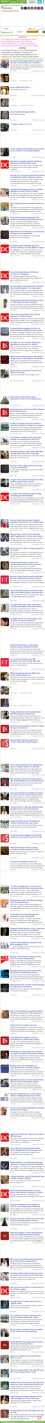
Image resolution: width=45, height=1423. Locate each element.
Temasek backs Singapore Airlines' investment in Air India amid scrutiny (24, 1038)
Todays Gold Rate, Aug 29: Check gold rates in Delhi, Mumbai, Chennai (27, 1177)
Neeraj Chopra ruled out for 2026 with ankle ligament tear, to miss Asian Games (26, 535)
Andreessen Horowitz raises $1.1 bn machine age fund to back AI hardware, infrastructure (25, 563)
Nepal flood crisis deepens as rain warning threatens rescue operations (27, 232)
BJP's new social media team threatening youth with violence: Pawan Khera (26, 1260)
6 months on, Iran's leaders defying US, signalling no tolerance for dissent (25, 343)
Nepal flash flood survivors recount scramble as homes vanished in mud (24, 848)
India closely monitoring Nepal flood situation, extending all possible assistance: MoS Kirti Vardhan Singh (27, 218)
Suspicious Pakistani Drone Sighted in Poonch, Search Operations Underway (25, 1205)
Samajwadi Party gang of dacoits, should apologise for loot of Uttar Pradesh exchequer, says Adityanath (26, 190)
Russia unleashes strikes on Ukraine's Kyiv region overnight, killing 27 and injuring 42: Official (27, 591)
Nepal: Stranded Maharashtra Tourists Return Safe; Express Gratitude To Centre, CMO (26, 1191)
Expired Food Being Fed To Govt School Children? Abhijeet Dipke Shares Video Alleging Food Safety (25, 1095)
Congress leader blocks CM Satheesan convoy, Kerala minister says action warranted (25, 822)
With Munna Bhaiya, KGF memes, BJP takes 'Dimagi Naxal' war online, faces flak (26, 452)
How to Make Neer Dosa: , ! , (21, 87)
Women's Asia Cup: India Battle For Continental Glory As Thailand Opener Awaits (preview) (25, 1066)
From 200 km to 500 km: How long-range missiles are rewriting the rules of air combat (25, 438)
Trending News (22, 2)
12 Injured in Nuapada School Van (23, 861)
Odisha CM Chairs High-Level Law (23, 1025)
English (13, 2)
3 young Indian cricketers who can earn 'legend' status (25, 1302)
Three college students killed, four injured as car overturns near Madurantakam (27, 150)
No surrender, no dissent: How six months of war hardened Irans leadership (26, 1330)
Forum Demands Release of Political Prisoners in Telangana (24, 273)
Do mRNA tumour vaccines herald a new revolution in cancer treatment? (26, 619)
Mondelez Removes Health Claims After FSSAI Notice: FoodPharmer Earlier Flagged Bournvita (25, 971)
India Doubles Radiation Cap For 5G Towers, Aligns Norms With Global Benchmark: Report (24, 741)
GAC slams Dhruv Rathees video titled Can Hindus (19, 39)
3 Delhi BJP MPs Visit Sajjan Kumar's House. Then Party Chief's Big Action (26, 1343)
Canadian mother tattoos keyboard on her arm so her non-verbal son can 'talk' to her (26, 1274)
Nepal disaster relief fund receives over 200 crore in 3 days (26, 371)
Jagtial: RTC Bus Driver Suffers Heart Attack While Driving (27, 1135)
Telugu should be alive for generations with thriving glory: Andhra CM (25, 713)
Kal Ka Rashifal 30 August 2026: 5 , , (23, 112)
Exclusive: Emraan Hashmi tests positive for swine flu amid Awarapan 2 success (27, 1219)
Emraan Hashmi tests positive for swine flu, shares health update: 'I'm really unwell (27, 287)
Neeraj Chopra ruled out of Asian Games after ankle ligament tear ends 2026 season (27, 780)
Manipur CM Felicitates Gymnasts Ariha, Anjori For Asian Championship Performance (26, 957)
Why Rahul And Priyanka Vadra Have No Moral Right (20, 46)
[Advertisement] (22, 19)
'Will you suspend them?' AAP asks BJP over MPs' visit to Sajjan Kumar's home (26, 1371)
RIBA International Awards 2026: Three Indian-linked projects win (25, 674)
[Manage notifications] (39, 1418)
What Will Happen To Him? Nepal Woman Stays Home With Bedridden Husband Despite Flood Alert (26, 1234)
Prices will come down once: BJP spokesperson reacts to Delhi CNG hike (25, 660)
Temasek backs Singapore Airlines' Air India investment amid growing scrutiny (26, 329)
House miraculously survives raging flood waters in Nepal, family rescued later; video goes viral (26, 766)
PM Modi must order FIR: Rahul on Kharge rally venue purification (26, 901)
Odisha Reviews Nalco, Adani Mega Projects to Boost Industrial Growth (24, 646)
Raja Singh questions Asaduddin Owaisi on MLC (27, 204)
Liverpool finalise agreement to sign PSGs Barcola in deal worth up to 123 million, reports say (26, 62)
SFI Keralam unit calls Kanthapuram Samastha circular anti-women (24, 915)
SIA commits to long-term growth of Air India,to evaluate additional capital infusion (25, 1316)
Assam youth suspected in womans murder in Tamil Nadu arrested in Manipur (27, 301)
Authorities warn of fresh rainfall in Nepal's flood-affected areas (27, 410)
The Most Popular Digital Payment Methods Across (19, 55)
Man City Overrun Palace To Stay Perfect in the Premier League (27, 1288)
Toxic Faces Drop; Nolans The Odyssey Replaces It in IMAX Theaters (25, 315)
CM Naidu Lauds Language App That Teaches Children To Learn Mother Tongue (27, 246)
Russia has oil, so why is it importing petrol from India (26, 549)
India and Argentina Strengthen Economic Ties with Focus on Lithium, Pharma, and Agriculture (26, 794)
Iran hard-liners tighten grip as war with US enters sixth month (26, 466)
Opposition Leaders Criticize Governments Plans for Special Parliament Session (26, 1081)
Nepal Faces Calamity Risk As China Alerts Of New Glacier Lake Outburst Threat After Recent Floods (27, 357)
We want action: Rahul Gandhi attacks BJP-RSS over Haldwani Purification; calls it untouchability (26, 577)
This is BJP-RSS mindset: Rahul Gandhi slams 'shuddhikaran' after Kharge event (26, 1149)
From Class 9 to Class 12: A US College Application (19, 50)
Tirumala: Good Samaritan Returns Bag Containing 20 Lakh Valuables (25, 495)
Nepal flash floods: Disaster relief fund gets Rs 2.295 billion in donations (27, 986)
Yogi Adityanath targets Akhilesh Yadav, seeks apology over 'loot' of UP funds (26, 1397)
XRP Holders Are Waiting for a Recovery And (17, 52)
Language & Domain (32, 2)
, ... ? (11, 99)
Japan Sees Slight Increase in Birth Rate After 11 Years (25, 1357)
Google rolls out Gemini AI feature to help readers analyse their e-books (26, 480)
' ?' (11, 699)
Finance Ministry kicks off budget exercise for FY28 (26, 1411)
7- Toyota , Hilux (16, 124)
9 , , (11, 687)
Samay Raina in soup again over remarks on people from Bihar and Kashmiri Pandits (27, 1052)
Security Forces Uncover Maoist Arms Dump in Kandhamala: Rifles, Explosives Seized (27, 176)
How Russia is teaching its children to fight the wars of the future (27, 727)
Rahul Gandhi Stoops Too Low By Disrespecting (18, 44)
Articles (22, 48)
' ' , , (11, 75)
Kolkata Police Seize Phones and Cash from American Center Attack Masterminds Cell (27, 1383)
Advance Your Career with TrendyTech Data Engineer (20, 57)
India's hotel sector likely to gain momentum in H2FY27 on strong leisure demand (25, 398)
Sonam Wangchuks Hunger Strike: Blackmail (17, 41)
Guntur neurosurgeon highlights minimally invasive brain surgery (27, 1109)
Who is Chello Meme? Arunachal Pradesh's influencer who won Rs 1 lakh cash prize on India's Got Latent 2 (27, 1012)
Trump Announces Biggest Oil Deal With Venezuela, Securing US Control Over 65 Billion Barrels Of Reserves (26, 836)
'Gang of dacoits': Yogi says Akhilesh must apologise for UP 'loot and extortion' (26, 808)
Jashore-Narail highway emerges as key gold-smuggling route (25, 943)
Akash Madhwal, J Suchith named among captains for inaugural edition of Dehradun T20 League (27, 1163)
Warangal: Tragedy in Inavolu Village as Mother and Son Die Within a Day (26, 162)
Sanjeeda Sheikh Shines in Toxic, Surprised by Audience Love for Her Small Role (27, 929)
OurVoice (22, 37)
